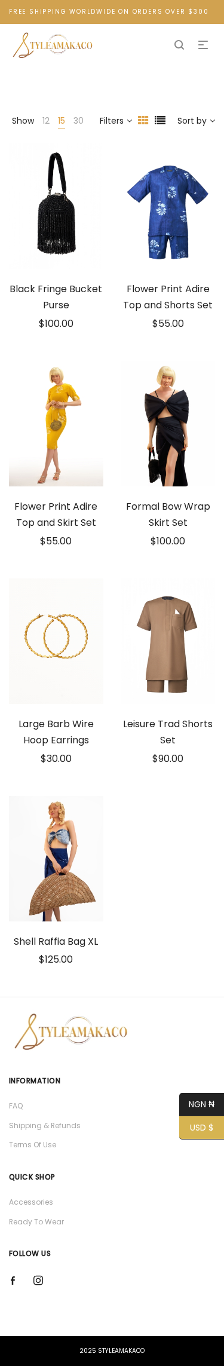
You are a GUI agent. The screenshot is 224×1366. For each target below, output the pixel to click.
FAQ (16, 1106)
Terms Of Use (32, 1145)
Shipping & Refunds (45, 1125)
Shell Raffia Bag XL (56, 941)
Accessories (31, 1202)
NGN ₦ (196, 1104)
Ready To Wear (36, 1222)
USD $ (196, 1128)
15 (61, 121)
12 (46, 121)
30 (78, 121)
